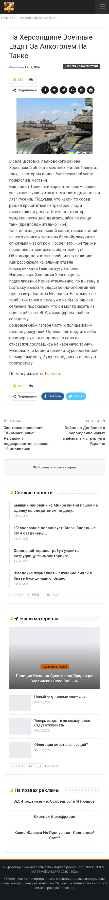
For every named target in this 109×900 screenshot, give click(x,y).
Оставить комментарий (56, 467)
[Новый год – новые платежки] (20, 703)
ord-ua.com (50, 373)
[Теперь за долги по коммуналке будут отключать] (20, 726)
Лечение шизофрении (54, 817)
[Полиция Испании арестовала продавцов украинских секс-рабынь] (54, 658)
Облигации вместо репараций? (61, 745)
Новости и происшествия (81, 66)
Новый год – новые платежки (60, 697)
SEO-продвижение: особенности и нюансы (54, 801)
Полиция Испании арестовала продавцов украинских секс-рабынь (54, 678)
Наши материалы (54, 667)
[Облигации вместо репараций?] (20, 750)
